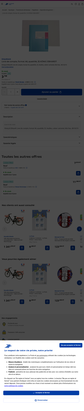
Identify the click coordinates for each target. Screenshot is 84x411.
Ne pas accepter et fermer (71, 345)
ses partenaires (42, 355)
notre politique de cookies (13, 386)
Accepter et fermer (42, 392)
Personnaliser (42, 400)
